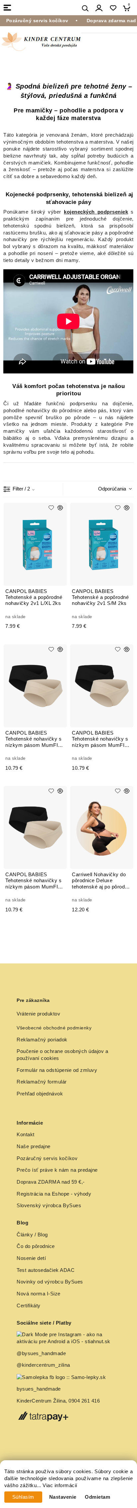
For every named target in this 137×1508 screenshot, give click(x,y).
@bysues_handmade (41, 1353)
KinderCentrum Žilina (41, 1401)
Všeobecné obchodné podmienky (54, 1027)
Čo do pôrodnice (36, 1246)
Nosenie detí (31, 1258)
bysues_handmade (39, 1389)
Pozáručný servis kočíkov (47, 1158)
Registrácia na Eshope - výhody (54, 1194)
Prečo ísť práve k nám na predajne (57, 1170)
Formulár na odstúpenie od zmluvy (57, 1070)
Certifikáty (29, 1305)
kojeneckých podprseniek (96, 212)
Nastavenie (62, 1497)
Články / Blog (32, 1234)
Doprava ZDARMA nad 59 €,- (51, 1182)
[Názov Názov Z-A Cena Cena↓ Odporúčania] (113, 488)
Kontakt (26, 1134)
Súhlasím (23, 1497)
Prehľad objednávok (40, 1093)
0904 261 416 (84, 1401)
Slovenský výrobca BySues (49, 1205)
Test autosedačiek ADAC (45, 1270)
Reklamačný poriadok (42, 1039)
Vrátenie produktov (38, 1013)
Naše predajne (34, 1146)
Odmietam (97, 1497)
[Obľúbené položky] (112, 8)
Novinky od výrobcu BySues (50, 1281)
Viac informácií (60, 1485)
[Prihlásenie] (99, 8)
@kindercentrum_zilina (44, 1365)
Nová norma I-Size (39, 1293)
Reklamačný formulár (42, 1081)
